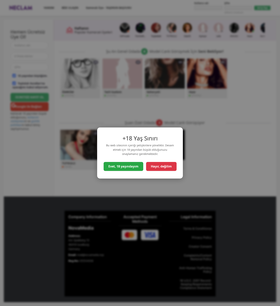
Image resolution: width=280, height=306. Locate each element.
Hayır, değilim (161, 166)
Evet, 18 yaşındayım (123, 166)
